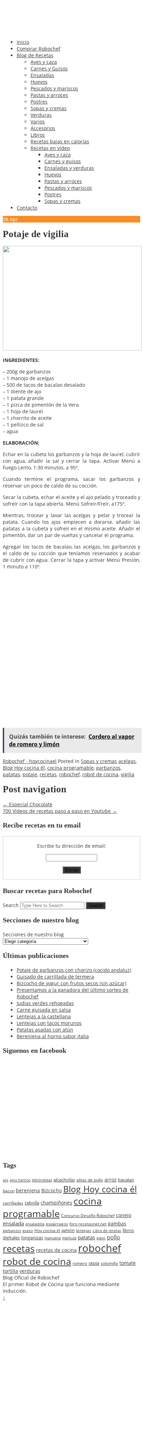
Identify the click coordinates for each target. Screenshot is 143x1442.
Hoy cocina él (47, 1230)
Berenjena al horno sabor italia (53, 1036)
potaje (30, 774)
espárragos (57, 1224)
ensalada (13, 1223)
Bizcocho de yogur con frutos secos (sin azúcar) (71, 983)
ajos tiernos (20, 1180)
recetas (48, 774)
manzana (52, 1237)
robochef (69, 774)
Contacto (27, 207)
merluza (69, 1237)
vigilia (127, 774)
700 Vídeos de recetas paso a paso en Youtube (60, 811)
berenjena (28, 1190)
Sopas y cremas (49, 108)
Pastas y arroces (49, 95)
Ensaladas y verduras (69, 168)
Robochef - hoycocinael (30, 761)
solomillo (109, 1263)
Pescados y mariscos (54, 88)
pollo (113, 1237)
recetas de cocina (56, 1250)
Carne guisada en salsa (44, 1009)
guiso (28, 1230)
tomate (127, 1263)
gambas (117, 1223)
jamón (68, 1230)
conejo (123, 1215)
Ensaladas (42, 75)
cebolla (32, 1203)
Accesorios (43, 128)
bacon (9, 1190)
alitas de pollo (89, 1180)
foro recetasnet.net (88, 1223)
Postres (39, 101)
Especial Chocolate (27, 804)
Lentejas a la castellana (44, 1016)
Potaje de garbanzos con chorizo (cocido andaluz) (74, 970)
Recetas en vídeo (50, 148)
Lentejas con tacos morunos (49, 1023)
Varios (38, 121)
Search (11, 905)
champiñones (56, 1202)
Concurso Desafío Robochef (88, 1215)
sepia (94, 1263)
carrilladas (13, 1203)
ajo (5, 1180)
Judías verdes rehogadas (45, 1003)
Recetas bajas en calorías (60, 141)
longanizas (32, 1238)
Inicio (23, 42)
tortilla (10, 1271)
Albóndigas (42, 1180)
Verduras (41, 115)
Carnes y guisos (62, 161)
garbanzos (108, 767)
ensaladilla (34, 1223)
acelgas (127, 761)
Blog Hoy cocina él (24, 767)
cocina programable (70, 767)
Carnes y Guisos (49, 68)
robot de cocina (100, 774)
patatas (11, 774)
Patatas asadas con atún (45, 1029)
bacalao (126, 1180)
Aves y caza (44, 62)
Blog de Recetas (35, 55)
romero (80, 1263)
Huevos (39, 81)
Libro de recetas (107, 1230)
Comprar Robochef (38, 48)
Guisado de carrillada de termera (55, 976)
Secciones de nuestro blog (33, 934)
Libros (38, 134)
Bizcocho (51, 1190)
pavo (101, 1237)
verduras (29, 1271)
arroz (110, 1179)
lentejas (83, 1230)
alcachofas (64, 1180)
